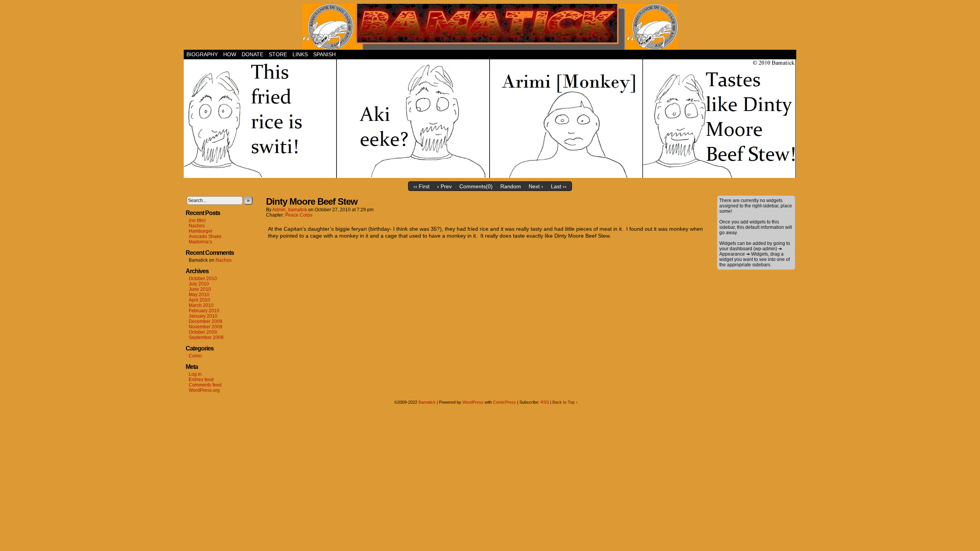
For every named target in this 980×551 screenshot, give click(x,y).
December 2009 (205, 321)
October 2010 (203, 278)
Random (510, 186)
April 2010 (199, 300)
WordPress (472, 402)
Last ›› (559, 186)
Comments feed (205, 385)
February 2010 (204, 310)
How (229, 54)
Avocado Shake (205, 236)
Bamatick (427, 402)
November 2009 (205, 326)
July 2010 (199, 284)
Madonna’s (200, 242)
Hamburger (200, 231)
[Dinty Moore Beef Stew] (490, 176)
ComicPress (504, 402)
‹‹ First (421, 186)
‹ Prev (444, 186)
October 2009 (203, 332)
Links (300, 54)
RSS (545, 402)
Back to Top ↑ (565, 402)
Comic (195, 356)
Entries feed (201, 379)
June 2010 (200, 289)
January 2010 (203, 316)
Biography (202, 54)
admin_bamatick (289, 209)
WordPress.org (204, 390)
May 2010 (199, 294)
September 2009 (206, 337)
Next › (536, 186)
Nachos (197, 225)
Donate (252, 54)
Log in (195, 374)
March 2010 (201, 305)
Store (278, 54)
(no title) (197, 220)
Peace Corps (298, 215)
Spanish (324, 54)
